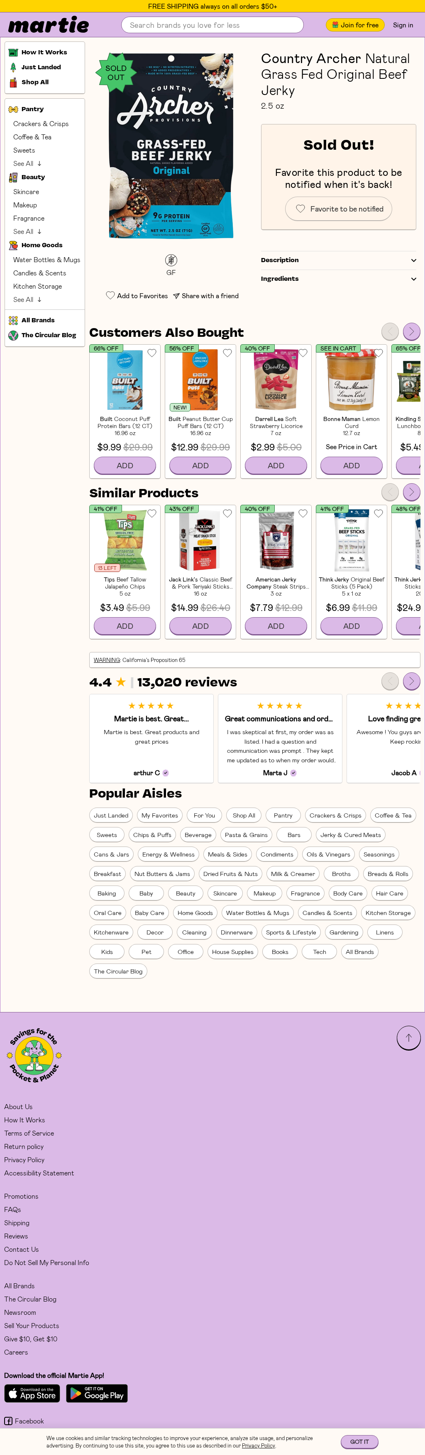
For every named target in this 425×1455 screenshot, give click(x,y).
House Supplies (233, 951)
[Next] (411, 331)
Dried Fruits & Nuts (230, 873)
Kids (107, 951)
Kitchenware (111, 932)
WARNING (107, 660)
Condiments (277, 854)
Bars (294, 834)
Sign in (403, 25)
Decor (155, 932)
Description (280, 260)
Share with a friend (210, 295)
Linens (385, 932)
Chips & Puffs (152, 834)
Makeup (25, 205)
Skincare (26, 191)
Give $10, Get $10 (30, 1339)
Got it (359, 1441)
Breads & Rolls (388, 873)
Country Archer (311, 58)
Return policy (24, 1146)
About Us (18, 1106)
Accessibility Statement (39, 1173)
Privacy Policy (24, 1159)
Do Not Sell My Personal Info (46, 1262)
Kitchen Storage (37, 286)
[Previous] (390, 331)
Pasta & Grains (246, 834)
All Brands (360, 951)
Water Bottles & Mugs (47, 259)
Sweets (24, 150)
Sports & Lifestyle (291, 932)
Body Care (348, 893)
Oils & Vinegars (328, 854)
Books (280, 951)
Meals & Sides (227, 854)
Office (186, 951)
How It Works (24, 1120)
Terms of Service (29, 1133)
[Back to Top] (409, 1038)
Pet (146, 951)
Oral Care (108, 912)
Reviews (16, 1236)
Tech (319, 951)
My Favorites (160, 815)
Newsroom (20, 1312)
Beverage (198, 834)
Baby (146, 893)
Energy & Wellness (168, 854)
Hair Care (389, 893)
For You (204, 815)
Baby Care (149, 912)
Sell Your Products (31, 1325)
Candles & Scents (39, 273)
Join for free (360, 25)
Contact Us (21, 1249)
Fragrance (28, 218)
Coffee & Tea (32, 137)
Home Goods (195, 912)
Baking (107, 893)
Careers (16, 1352)
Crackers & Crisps (41, 123)
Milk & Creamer (293, 873)
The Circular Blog (118, 971)
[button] (171, 146)
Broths (341, 873)
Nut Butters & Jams (162, 873)
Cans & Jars (111, 854)
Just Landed (111, 815)
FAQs (12, 1209)
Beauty (185, 893)
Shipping (16, 1222)
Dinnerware (237, 932)
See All (23, 163)
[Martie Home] (41, 25)
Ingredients (280, 279)
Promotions (21, 1196)
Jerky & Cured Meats (350, 834)
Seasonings (379, 854)
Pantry (283, 815)
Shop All (244, 815)
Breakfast (107, 873)
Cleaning (194, 932)
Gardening (344, 932)
